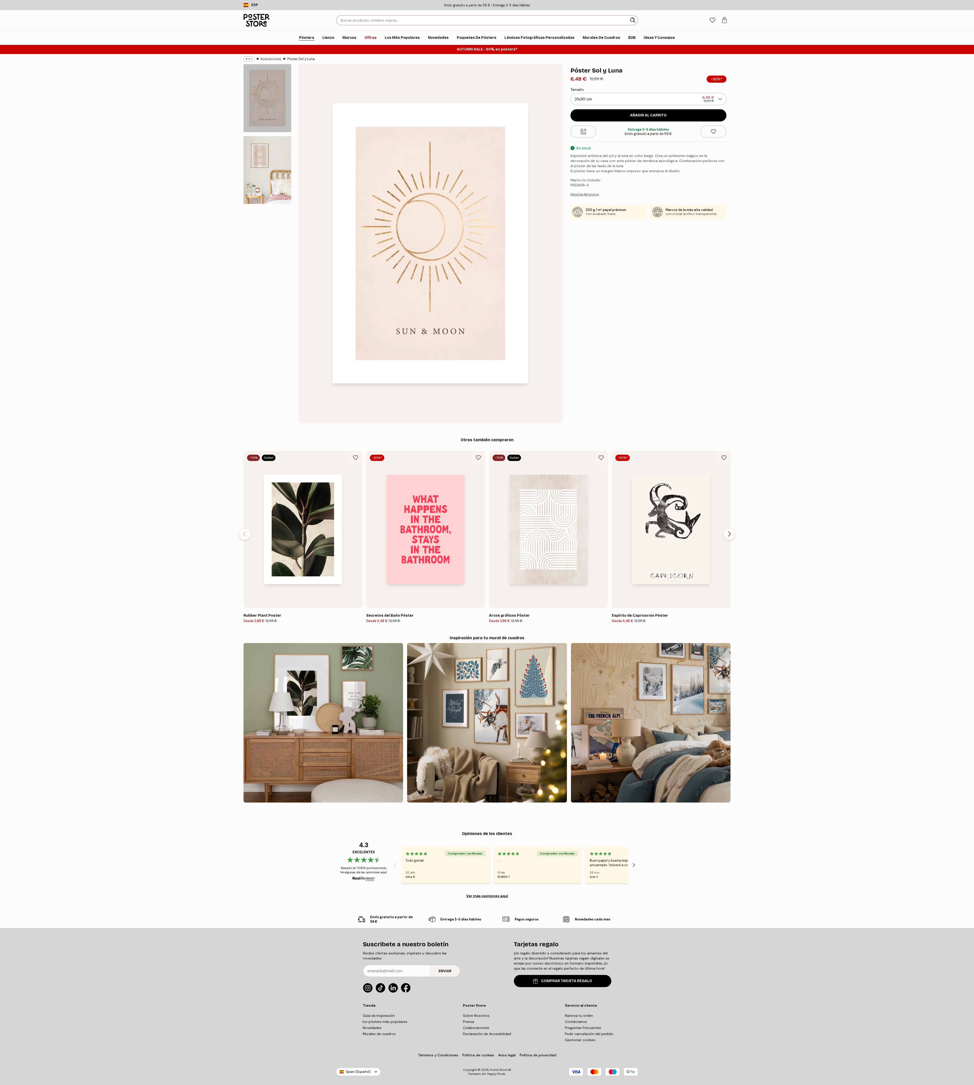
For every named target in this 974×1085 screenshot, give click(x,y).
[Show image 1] (267, 98)
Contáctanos (576, 1021)
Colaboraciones (476, 1027)
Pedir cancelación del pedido (589, 1033)
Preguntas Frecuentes (583, 1027)
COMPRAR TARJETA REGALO (566, 981)
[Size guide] (583, 132)
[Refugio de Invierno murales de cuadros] (650, 723)
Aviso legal (507, 1055)
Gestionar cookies (580, 1040)
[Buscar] (633, 20)
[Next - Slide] (729, 534)
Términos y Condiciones (438, 1055)
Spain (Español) (358, 1072)
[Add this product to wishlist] (713, 132)
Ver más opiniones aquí (487, 896)
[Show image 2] (267, 170)
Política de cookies (478, 1055)
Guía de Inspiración (379, 1015)
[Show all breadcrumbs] (249, 58)
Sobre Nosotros (476, 1015)
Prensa (468, 1021)
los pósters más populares (385, 1021)
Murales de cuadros (379, 1033)
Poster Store (498, 1070)
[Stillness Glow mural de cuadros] (487, 723)
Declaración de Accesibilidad (487, 1033)
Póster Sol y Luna (301, 59)
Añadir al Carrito (648, 115)
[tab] (712, 20)
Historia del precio (584, 194)
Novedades (372, 1027)
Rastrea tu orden (579, 1015)
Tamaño (577, 89)
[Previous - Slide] (244, 534)
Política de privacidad (538, 1055)
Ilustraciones (271, 59)
